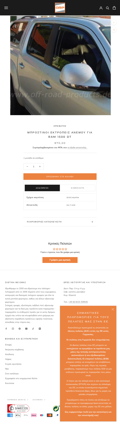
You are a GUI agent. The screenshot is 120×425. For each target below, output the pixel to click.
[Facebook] (6, 328)
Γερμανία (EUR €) (16, 400)
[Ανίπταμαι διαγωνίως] (113, 22)
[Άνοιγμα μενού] (6, 8)
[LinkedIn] (40, 328)
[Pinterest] (20, 328)
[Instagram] (13, 328)
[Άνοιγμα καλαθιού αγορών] (114, 7)
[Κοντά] (113, 309)
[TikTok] (33, 328)
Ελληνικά (38, 400)
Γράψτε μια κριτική (60, 260)
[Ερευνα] (107, 7)
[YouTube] (26, 328)
